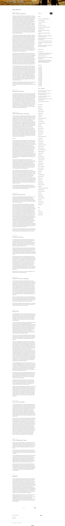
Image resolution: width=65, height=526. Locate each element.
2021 (40, 73)
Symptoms (39, 196)
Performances (40, 176)
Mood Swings (40, 169)
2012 (40, 84)
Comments (40, 213)
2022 (40, 72)
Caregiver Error (40, 111)
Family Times (40, 133)
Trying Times (40, 201)
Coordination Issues (41, 123)
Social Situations (40, 189)
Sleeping (39, 186)
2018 (40, 77)
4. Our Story (40, 23)
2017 (40, 78)
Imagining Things (40, 151)
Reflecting (39, 181)
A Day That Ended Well (18, 402)
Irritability (39, 154)
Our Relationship (40, 174)
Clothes (39, 116)
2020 (40, 74)
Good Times (40, 143)
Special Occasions (41, 191)
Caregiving (39, 113)
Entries (40, 211)
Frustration (39, 138)
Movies (39, 171)
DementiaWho (40, 98)
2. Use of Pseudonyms (41, 20)
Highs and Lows (40, 148)
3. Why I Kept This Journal (41, 22)
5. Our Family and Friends (41, 25)
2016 (40, 79)
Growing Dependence (41, 144)
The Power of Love (41, 51)
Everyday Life (40, 131)
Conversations (40, 121)
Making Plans (40, 164)
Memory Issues (40, 166)
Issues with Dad (40, 156)
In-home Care (40, 153)
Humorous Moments (41, 149)
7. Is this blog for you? (41, 28)
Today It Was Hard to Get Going (20, 113)
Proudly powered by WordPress (16, 522)
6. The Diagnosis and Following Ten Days (44, 27)
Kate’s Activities (40, 159)
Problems (39, 179)
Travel (39, 199)
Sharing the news (40, 184)
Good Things (40, 141)
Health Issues (40, 146)
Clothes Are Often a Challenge (20, 278)
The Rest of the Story (18, 237)
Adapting (39, 106)
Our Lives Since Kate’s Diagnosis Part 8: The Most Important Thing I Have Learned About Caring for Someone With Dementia (44, 61)
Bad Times (39, 108)
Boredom (14, 476)
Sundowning (40, 194)
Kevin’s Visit (15, 311)
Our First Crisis (46, 101)
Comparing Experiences (41, 118)
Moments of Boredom (18, 91)
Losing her (39, 161)
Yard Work (39, 204)
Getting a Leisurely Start (18, 194)
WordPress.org (40, 214)
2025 (40, 68)
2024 (40, 69)
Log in (39, 209)
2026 (40, 67)
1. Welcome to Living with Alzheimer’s (43, 18)
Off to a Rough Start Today (19, 440)
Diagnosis (39, 126)
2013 (40, 83)
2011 (40, 85)
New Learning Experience (19, 13)
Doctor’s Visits (40, 128)
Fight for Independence (41, 136)
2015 (40, 80)
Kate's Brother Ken (41, 158)
